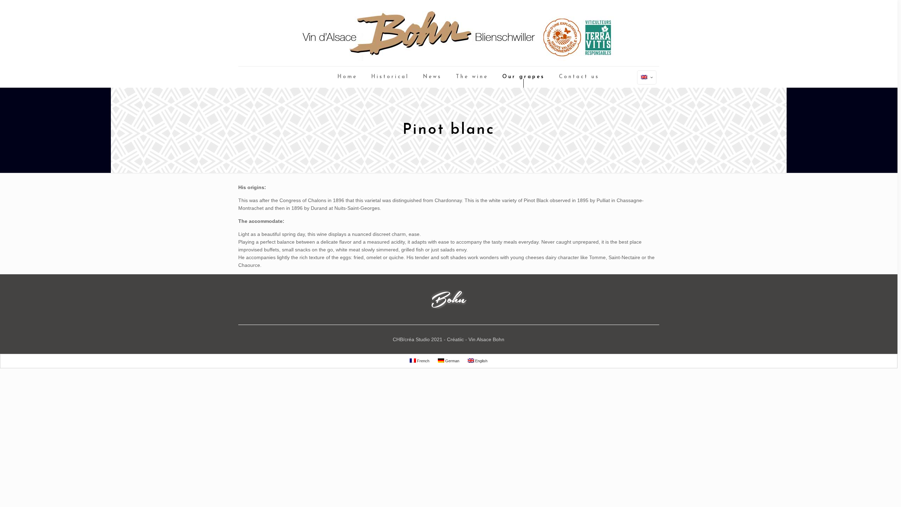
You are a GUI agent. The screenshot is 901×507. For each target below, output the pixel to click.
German (451, 361)
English (480, 361)
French (422, 361)
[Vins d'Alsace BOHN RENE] (449, 33)
